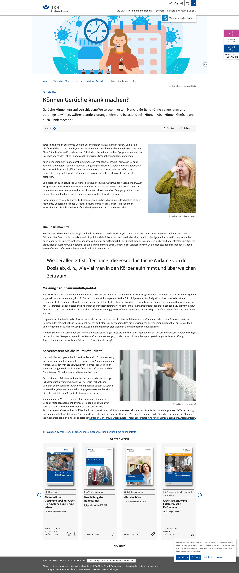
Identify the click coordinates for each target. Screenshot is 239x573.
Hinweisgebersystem (135, 566)
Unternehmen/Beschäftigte (64, 81)
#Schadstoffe (129, 432)
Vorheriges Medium (39, 495)
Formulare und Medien (140, 11)
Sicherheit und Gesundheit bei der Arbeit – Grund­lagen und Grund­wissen (60, 502)
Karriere (171, 11)
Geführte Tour (101, 566)
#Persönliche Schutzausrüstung (89, 432)
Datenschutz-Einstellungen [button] (105, 569)
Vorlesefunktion (60, 566)
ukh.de (45, 81)
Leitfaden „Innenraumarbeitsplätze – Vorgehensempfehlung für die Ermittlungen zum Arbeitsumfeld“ (142, 418)
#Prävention (49, 432)
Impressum (153, 566)
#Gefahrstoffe (64, 432)
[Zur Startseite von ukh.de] (55, 8)
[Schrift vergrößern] (170, 2)
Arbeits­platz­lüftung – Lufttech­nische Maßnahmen (176, 504)
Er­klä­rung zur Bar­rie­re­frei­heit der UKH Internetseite (66, 569)
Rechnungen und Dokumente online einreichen (111, 560)
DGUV (86, 505)
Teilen (187, 128)
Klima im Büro (132, 497)
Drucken (171, 128)
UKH (47, 511)
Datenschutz (117, 566)
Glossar (46, 566)
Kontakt (182, 11)
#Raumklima (114, 432)
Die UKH (121, 11)
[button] (176, 2)
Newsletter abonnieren (81, 566)
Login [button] (192, 11)
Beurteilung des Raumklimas (93, 499)
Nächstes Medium (200, 495)
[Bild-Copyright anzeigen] (205, 64)
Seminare (159, 11)
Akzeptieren (183, 557)
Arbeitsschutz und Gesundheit (93, 81)
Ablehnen (196, 557)
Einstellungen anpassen (212, 557)
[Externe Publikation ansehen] (113, 534)
